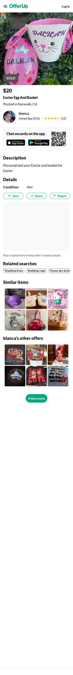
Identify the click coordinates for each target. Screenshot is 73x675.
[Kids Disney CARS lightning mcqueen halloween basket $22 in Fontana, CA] (36, 320)
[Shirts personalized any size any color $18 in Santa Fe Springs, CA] (15, 376)
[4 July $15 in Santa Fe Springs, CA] (15, 354)
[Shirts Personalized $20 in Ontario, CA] (58, 376)
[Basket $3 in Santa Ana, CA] (15, 298)
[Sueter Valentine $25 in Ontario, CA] (36, 376)
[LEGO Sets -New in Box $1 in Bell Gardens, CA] (58, 320)
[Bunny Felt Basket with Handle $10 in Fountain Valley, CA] (15, 320)
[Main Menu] (5, 6)
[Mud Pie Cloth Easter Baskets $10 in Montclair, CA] (36, 298)
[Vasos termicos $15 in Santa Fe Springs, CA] (58, 354)
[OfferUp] (18, 6)
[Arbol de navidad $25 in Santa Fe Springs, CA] (36, 354)
